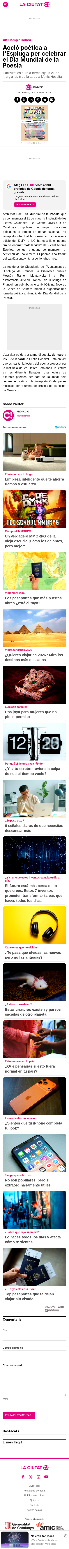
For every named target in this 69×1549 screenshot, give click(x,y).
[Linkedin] (31, 100)
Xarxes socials (35, 1510)
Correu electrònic (13, 1347)
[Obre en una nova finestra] (19, 1526)
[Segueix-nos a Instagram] (38, 1477)
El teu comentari (12, 1365)
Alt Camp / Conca (17, 40)
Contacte (34, 1505)
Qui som (34, 1500)
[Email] (52, 100)
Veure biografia (23, 416)
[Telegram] (45, 100)
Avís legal (34, 1485)
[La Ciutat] (34, 4)
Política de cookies (34, 1495)
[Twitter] (24, 100)
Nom (5, 1330)
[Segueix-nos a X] (30, 1477)
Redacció (38, 87)
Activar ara (23, 204)
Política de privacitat (34, 1490)
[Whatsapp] (38, 100)
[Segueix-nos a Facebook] (22, 1477)
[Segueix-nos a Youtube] (46, 1477)
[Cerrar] (66, 1536)
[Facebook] (17, 100)
